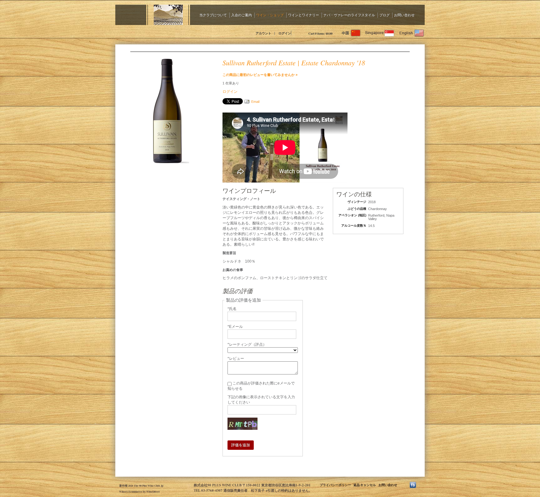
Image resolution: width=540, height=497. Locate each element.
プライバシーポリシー (335, 485)
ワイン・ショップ (270, 15)
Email (255, 101)
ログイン (284, 33)
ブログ (384, 15)
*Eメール (235, 326)
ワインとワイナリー (303, 15)
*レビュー (236, 358)
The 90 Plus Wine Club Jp (171, 33)
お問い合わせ (404, 15)
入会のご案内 (241, 15)
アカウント (263, 33)
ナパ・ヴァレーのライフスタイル (349, 15)
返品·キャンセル (364, 485)
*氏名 (232, 309)
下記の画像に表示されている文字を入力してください (261, 399)
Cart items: (320, 33)
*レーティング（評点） (247, 344)
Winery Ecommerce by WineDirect (139, 491)
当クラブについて (213, 15)
